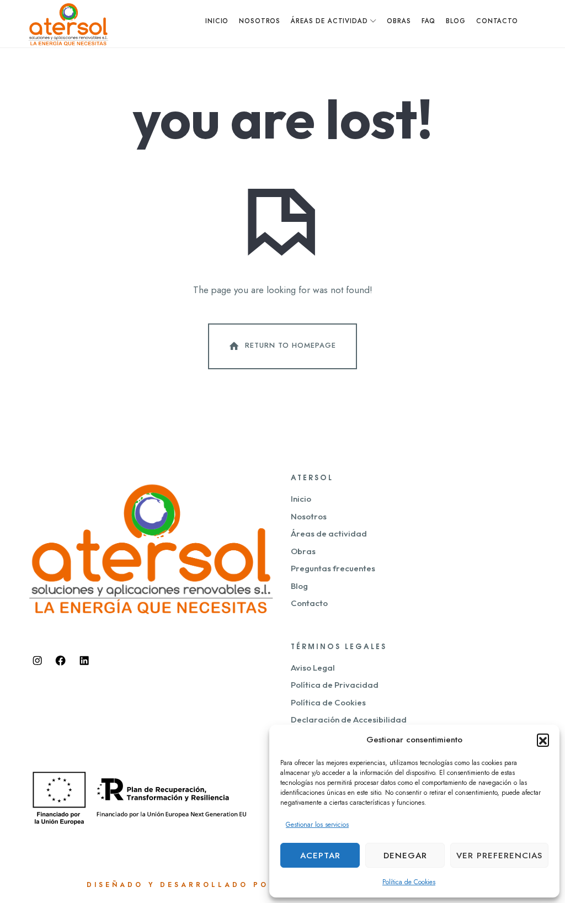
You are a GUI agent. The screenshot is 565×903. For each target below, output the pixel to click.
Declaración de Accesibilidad (349, 719)
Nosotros (309, 516)
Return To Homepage (290, 346)
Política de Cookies (408, 882)
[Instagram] (37, 661)
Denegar (405, 855)
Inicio (301, 498)
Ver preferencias (499, 855)
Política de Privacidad (335, 684)
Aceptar (320, 855)
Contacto (309, 603)
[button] (542, 739)
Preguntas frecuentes (333, 568)
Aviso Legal (313, 667)
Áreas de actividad (329, 533)
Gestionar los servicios (317, 825)
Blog (299, 586)
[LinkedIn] (84, 661)
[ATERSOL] (68, 23)
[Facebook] (61, 661)
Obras (303, 551)
